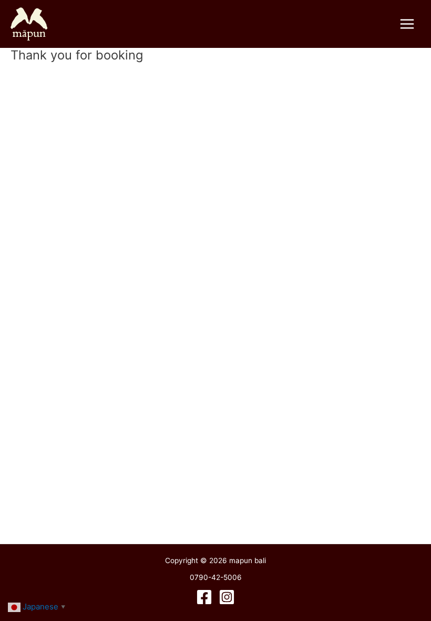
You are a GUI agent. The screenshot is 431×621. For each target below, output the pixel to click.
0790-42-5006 (216, 577)
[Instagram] (227, 597)
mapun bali (99, 23)
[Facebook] (204, 597)
